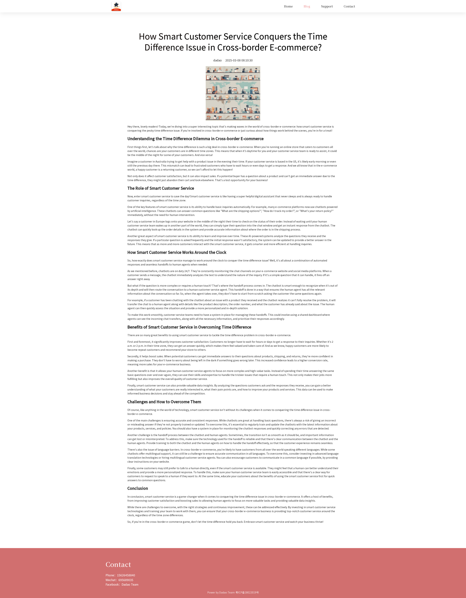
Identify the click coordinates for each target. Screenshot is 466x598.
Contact (349, 6)
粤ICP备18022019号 (247, 592)
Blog (307, 6)
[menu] (240, 6)
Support (327, 6)
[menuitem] (288, 6)
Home (288, 6)
